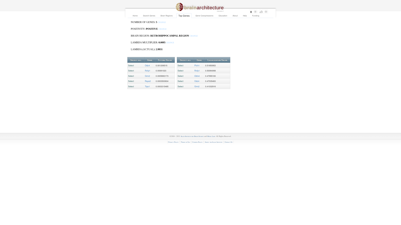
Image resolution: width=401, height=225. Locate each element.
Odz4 (147, 65)
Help (245, 15)
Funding (255, 15)
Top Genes (184, 15)
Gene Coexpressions (204, 15)
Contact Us (229, 142)
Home (135, 15)
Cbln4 (197, 75)
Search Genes (149, 15)
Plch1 (197, 65)
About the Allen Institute (213, 142)
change (162, 22)
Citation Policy (197, 142)
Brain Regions (167, 15)
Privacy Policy (173, 142)
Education (223, 15)
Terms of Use (185, 142)
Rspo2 (148, 81)
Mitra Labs (211, 136)
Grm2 (147, 75)
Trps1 (147, 86)
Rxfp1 (147, 70)
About (235, 15)
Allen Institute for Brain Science (192, 136)
